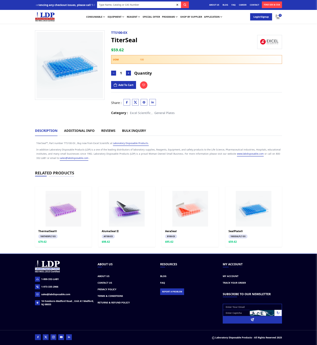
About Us (103, 276)
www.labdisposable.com (250, 153)
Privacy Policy (107, 289)
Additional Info (79, 130)
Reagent (132, 16)
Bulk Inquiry (134, 130)
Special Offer (151, 16)
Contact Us (105, 282)
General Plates (164, 113)
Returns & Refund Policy (114, 302)
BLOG (225, 4)
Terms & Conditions (110, 295)
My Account (230, 276)
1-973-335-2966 (49, 286)
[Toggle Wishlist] (143, 85)
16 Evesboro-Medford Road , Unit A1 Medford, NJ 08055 (67, 302)
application (212, 16)
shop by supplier (191, 16)
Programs (168, 16)
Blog (163, 276)
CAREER (243, 4)
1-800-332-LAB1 (50, 279)
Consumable (94, 16)
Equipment (115, 16)
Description (46, 130)
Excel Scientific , (141, 113)
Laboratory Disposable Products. (131, 143)
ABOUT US (214, 4)
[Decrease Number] (113, 73)
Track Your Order (234, 282)
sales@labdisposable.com (74, 158)
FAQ (233, 4)
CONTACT (254, 4)
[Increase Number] (128, 73)
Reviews (108, 130)
